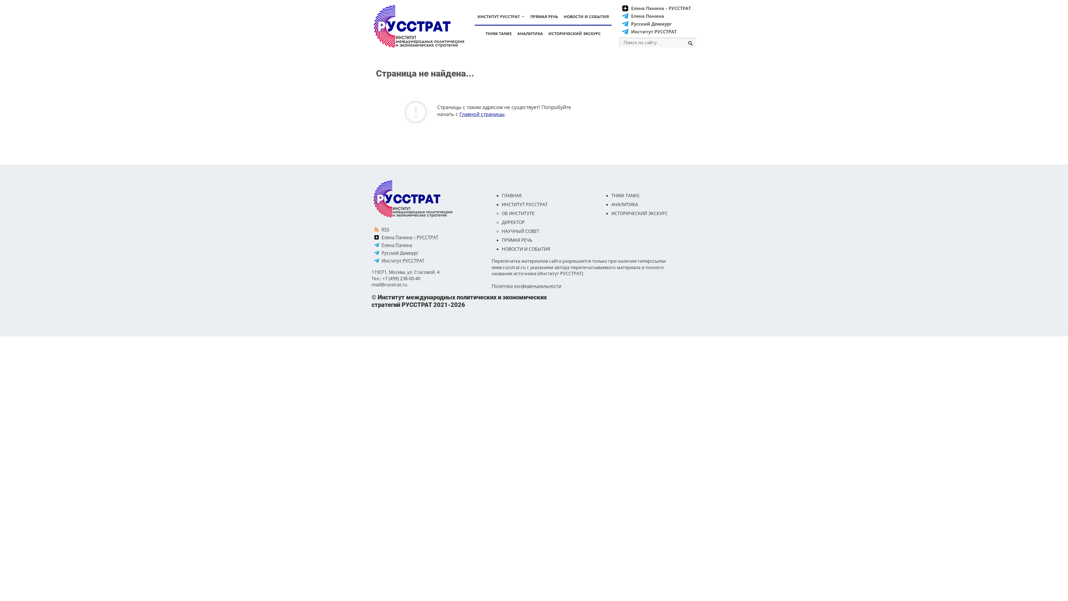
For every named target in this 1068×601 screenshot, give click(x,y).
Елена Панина (647, 16)
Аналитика (530, 33)
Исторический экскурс (574, 33)
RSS (385, 229)
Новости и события (586, 16)
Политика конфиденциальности (526, 286)
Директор (513, 222)
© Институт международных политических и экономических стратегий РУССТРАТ (459, 301)
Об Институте (518, 213)
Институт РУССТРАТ (499, 16)
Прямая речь (544, 16)
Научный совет (520, 231)
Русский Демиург (651, 24)
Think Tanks (499, 33)
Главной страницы (482, 114)
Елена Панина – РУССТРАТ (661, 8)
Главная (511, 196)
